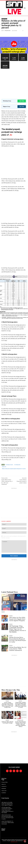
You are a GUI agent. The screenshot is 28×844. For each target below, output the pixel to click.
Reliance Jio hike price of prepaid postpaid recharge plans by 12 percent (14, 468)
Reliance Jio (4, 466)
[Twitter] (11, 34)
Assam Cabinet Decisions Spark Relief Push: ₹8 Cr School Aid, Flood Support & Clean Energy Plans (7, 705)
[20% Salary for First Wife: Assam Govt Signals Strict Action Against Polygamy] (4, 618)
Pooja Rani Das (7, 30)
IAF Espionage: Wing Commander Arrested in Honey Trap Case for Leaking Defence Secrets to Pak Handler (17, 629)
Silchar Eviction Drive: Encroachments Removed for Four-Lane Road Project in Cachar (17, 640)
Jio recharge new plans (9, 464)
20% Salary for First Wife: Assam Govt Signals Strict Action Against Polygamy (17, 619)
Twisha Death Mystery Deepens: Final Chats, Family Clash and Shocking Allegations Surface (20, 724)
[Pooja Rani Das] (2, 30)
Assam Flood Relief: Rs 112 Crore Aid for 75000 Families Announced (17, 648)
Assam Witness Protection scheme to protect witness (22, 481)
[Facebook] (7, 34)
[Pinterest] (14, 34)
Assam (3, 611)
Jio (10, 135)
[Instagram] (10, 771)
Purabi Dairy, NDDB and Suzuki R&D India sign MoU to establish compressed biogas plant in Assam (20, 705)
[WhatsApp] (18, 34)
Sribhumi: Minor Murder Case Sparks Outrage (7, 722)
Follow (14, 54)
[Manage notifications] (25, 841)
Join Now (21, 100)
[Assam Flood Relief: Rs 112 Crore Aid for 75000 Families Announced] (4, 648)
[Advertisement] (14, 83)
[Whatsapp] (20, 771)
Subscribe (5, 61)
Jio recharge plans (17, 464)
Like (5, 54)
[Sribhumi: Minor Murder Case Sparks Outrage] (7, 715)
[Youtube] (17, 771)
